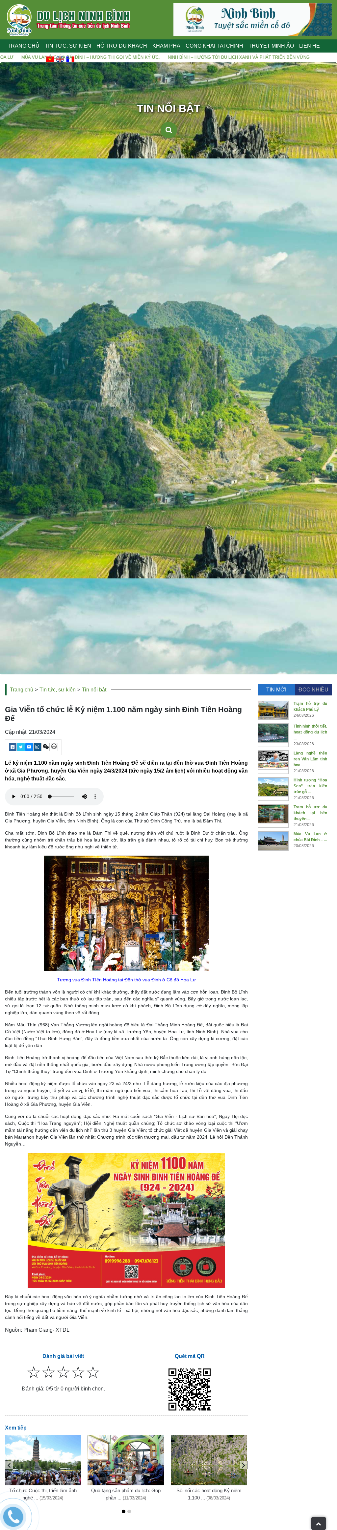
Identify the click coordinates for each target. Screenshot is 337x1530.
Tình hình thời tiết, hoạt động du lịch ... (310, 732)
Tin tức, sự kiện (57, 689)
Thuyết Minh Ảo (271, 46)
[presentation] (9, 1465)
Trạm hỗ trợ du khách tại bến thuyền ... (310, 813)
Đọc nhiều (313, 689)
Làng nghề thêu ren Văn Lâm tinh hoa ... (310, 759)
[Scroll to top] (318, 1523)
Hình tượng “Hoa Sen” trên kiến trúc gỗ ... (310, 786)
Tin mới (276, 689)
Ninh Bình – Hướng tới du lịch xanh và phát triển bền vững (147, 57)
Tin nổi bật (94, 689)
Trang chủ (23, 46)
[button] (123, 1511)
